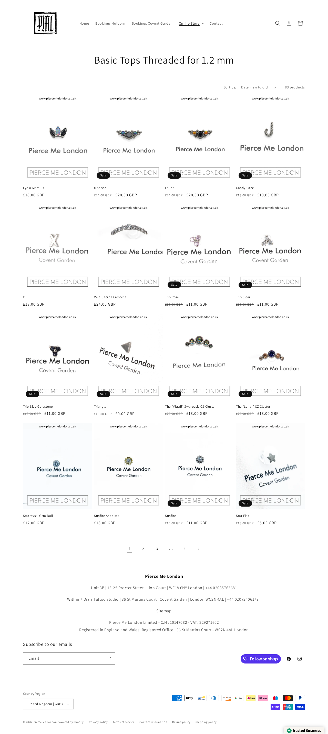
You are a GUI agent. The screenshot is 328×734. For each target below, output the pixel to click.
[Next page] (198, 549)
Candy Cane (245, 188)
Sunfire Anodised (107, 516)
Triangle (100, 407)
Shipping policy (206, 722)
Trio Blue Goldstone (38, 407)
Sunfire (170, 516)
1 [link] (129, 548)
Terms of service (123, 722)
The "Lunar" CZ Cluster (253, 407)
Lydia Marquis (33, 188)
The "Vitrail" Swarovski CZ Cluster (190, 407)
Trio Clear (243, 297)
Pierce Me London (45, 722)
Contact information (153, 722)
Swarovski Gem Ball (38, 516)
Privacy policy (98, 722)
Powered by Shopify (71, 722)
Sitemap (163, 611)
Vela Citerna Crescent (110, 297)
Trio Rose (172, 297)
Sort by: (230, 87)
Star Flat (242, 516)
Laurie (170, 188)
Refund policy (181, 722)
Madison (100, 188)
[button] (191, 23)
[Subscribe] (109, 658)
